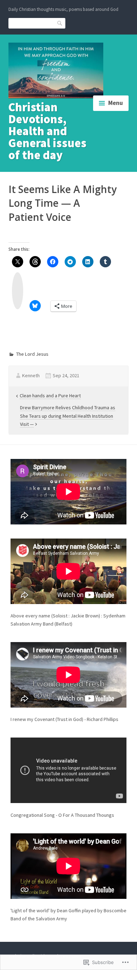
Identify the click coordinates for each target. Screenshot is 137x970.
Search (60, 23)
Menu (115, 103)
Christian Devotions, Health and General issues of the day (47, 131)
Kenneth (31, 375)
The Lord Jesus (32, 354)
